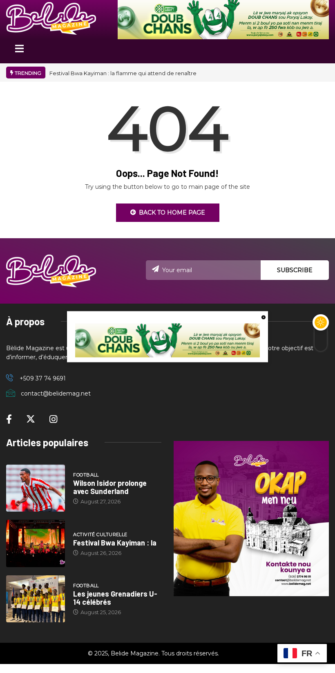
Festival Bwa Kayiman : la (114, 542)
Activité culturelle (100, 534)
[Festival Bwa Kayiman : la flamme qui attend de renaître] (35, 543)
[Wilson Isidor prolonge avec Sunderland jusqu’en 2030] (35, 488)
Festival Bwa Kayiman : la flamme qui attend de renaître (123, 73)
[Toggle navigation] (19, 51)
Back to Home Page (172, 212)
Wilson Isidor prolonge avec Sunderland (110, 487)
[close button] (263, 316)
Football (86, 475)
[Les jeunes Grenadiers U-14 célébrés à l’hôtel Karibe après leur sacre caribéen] (35, 599)
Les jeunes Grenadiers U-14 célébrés (115, 597)
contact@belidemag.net (56, 393)
